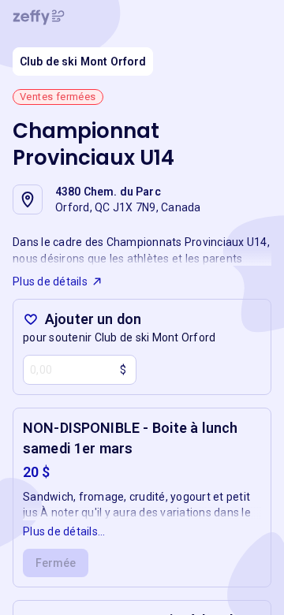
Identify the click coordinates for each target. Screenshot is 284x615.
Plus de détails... (64, 531)
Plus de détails (50, 281)
